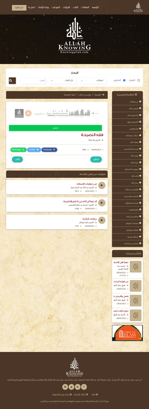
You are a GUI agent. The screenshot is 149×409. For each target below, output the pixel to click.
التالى (17, 159)
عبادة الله (134, 163)
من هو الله (134, 102)
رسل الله (134, 183)
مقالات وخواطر (132, 230)
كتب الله (134, 176)
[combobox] (93, 80)
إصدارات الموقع (132, 223)
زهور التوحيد (133, 210)
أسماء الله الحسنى (131, 149)
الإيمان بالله (133, 108)
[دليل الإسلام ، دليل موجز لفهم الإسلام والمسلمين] (127, 333)
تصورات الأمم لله (131, 169)
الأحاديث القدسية (131, 196)
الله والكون (134, 129)
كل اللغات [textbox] (69, 80)
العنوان (132, 80)
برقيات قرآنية (90, 219)
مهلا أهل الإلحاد (120, 262)
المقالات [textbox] (99, 80)
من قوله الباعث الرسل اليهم (114, 281)
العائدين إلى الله (132, 216)
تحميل (55, 128)
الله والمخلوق (132, 122)
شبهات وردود (132, 237)
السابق (96, 159)
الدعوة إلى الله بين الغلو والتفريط (80, 201)
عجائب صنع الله (132, 135)
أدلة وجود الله (132, 115)
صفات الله (134, 142)
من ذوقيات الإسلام (87, 184)
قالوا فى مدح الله (131, 189)
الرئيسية (97, 95)
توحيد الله (134, 156)
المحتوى (117, 80)
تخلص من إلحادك (131, 243)
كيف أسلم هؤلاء (131, 203)
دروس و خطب (84, 95)
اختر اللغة (19, 8)
